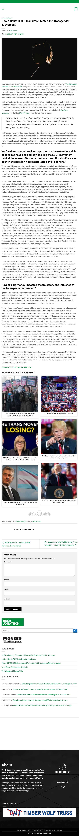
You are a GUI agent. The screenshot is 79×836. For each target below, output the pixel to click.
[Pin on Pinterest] (45, 514)
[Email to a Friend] (41, 514)
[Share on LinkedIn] (49, 514)
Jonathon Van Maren (14, 34)
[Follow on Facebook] (61, 787)
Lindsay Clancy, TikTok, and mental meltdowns (19, 659)
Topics (59, 830)
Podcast (36, 830)
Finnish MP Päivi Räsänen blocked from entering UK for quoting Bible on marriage (31, 663)
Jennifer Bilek (37, 521)
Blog (29, 830)
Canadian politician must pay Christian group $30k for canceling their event (49, 684)
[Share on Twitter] (37, 514)
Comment (7, 562)
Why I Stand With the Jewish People (15, 667)
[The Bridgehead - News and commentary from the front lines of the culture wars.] (39, 8)
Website (6, 599)
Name (6, 580)
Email (6, 589)
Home (19, 830)
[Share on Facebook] (34, 514)
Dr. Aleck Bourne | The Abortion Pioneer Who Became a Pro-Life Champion (28, 655)
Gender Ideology (7, 18)
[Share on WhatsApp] (30, 514)
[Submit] (75, 631)
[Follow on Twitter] (64, 787)
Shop (54, 830)
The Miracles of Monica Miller (12, 671)
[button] (3, 8)
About (24, 830)
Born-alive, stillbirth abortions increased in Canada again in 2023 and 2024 (40, 689)
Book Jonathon (45, 830)
